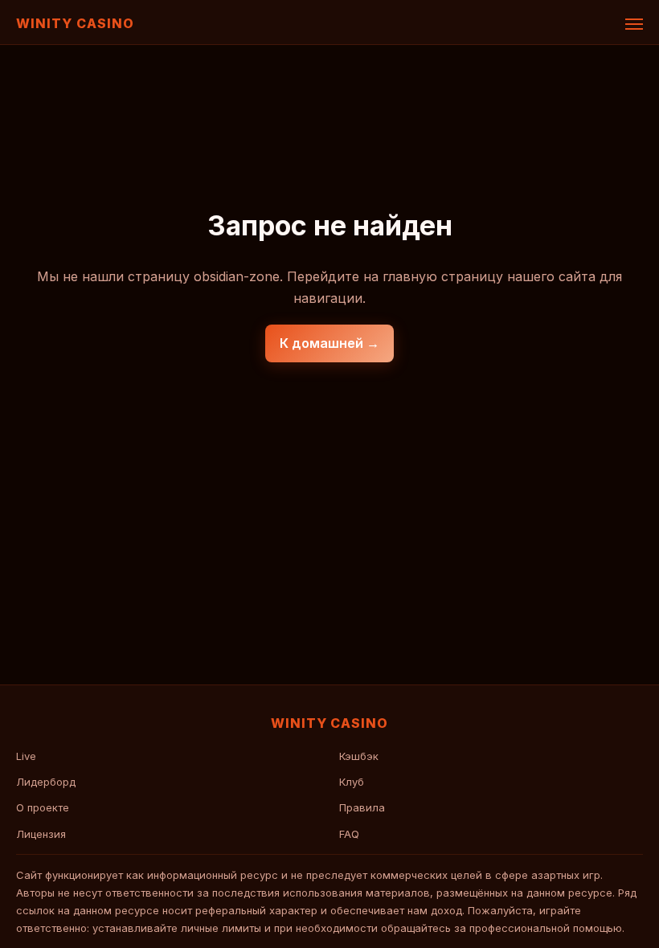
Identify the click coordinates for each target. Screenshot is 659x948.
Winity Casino (74, 23)
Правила (362, 807)
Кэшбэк (359, 756)
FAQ (349, 833)
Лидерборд (46, 781)
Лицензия (41, 833)
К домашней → (329, 343)
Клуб (351, 781)
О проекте (42, 807)
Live (26, 756)
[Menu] (634, 24)
